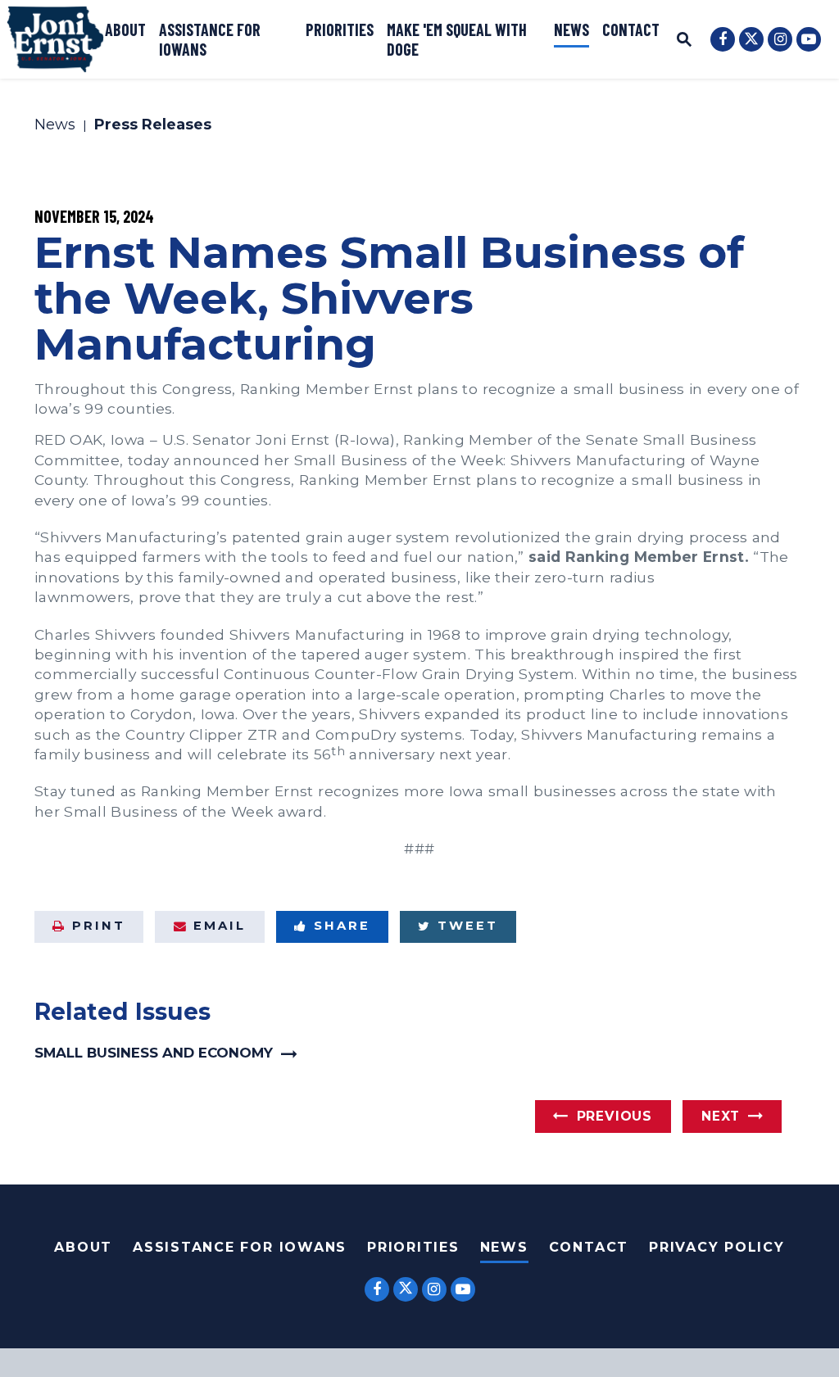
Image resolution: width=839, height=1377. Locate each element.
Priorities (340, 29)
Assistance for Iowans (210, 39)
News (571, 29)
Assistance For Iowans (240, 1247)
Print (98, 925)
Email (219, 925)
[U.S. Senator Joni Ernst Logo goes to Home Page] (55, 39)
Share (342, 925)
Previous (614, 1116)
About (125, 29)
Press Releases (152, 125)
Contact (631, 29)
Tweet (468, 925)
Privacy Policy (717, 1247)
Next (720, 1116)
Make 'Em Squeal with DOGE (457, 39)
